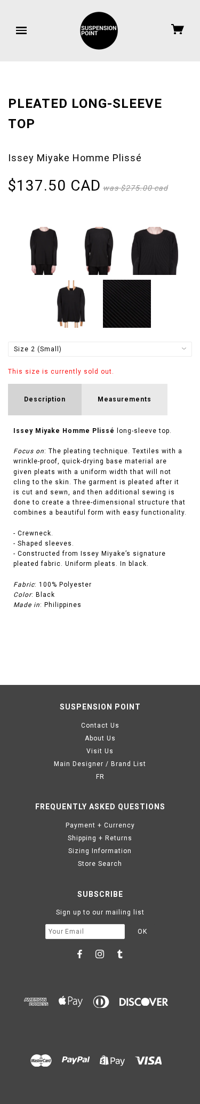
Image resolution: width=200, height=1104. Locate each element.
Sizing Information (100, 851)
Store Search (100, 864)
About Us (100, 738)
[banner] (99, 31)
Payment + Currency (100, 825)
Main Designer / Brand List (100, 764)
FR (100, 776)
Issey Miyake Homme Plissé (75, 157)
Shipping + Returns (100, 838)
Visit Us (100, 751)
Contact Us (100, 725)
